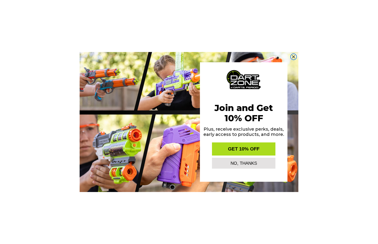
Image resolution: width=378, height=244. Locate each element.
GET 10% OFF (243, 149)
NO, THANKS (244, 163)
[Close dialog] (293, 57)
